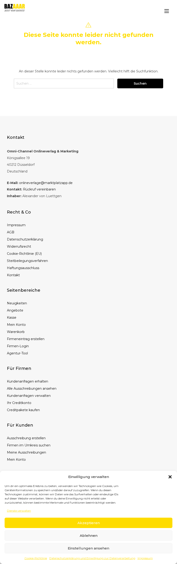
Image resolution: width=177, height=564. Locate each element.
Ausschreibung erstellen (26, 438)
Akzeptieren (88, 523)
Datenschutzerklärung (25, 239)
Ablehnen (88, 535)
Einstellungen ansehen (88, 548)
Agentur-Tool (17, 353)
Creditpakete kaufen (23, 410)
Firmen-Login (18, 346)
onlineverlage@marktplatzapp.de (46, 183)
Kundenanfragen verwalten (29, 396)
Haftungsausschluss (23, 268)
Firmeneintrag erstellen (25, 339)
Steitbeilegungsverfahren (27, 261)
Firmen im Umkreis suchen (28, 445)
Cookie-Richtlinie (35, 558)
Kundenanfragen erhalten (27, 381)
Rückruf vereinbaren (39, 189)
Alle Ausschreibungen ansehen (31, 388)
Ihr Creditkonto (19, 403)
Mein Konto (16, 325)
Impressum (145, 558)
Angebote (15, 310)
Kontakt (13, 275)
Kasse (11, 317)
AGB (10, 232)
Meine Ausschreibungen (26, 452)
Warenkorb (16, 332)
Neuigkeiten (17, 303)
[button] (170, 477)
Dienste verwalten (19, 510)
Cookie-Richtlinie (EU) (24, 254)
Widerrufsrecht (19, 246)
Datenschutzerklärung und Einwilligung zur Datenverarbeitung (92, 558)
